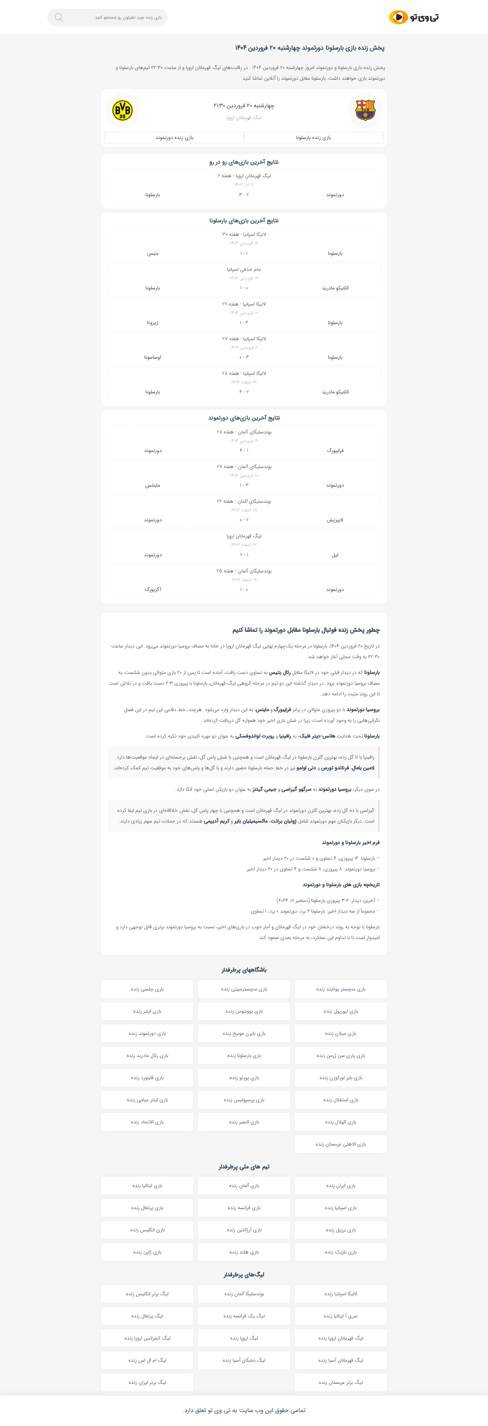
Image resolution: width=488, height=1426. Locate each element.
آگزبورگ (153, 589)
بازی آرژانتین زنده (244, 1230)
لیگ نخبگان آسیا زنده (244, 1360)
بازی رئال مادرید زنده (147, 1055)
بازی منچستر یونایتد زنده (340, 989)
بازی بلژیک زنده (341, 1252)
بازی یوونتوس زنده (244, 1011)
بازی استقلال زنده (340, 1100)
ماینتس (152, 485)
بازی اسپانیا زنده (341, 1208)
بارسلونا (152, 195)
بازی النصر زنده (244, 1122)
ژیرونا (152, 323)
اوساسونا (152, 357)
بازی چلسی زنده (147, 989)
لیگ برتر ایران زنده (147, 1382)
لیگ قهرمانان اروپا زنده (340, 1338)
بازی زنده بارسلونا (313, 137)
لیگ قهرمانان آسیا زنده (340, 1360)
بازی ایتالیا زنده (147, 1185)
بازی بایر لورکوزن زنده (340, 1078)
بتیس (153, 253)
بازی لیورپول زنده (341, 1011)
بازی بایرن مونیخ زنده (244, 1033)
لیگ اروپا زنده (244, 1338)
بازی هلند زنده (244, 1252)
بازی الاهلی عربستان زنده (340, 1144)
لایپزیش (335, 520)
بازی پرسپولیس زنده (244, 1100)
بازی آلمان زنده (244, 1185)
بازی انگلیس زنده (147, 1230)
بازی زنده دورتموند (174, 137)
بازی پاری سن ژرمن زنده (341, 1055)
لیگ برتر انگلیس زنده (147, 1294)
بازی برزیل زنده (341, 1230)
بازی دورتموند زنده (147, 1033)
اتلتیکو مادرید (335, 288)
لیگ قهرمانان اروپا (244, 117)
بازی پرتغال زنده (147, 1208)
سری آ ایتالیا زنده (341, 1316)
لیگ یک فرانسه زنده (244, 1316)
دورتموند (335, 195)
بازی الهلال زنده (340, 1122)
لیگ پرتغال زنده (147, 1316)
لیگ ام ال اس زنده (147, 1360)
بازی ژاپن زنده (147, 1252)
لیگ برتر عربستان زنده (341, 1382)
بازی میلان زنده (340, 1033)
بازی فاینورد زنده (147, 1078)
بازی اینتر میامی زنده (147, 1100)
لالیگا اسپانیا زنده (340, 1294)
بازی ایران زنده (340, 1185)
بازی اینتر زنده (147, 1011)
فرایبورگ (335, 450)
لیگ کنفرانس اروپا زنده (147, 1338)
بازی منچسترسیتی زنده (244, 989)
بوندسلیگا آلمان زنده (244, 1294)
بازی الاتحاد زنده (147, 1122)
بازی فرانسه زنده (244, 1208)
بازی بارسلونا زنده (244, 1055)
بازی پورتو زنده (244, 1078)
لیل (335, 555)
